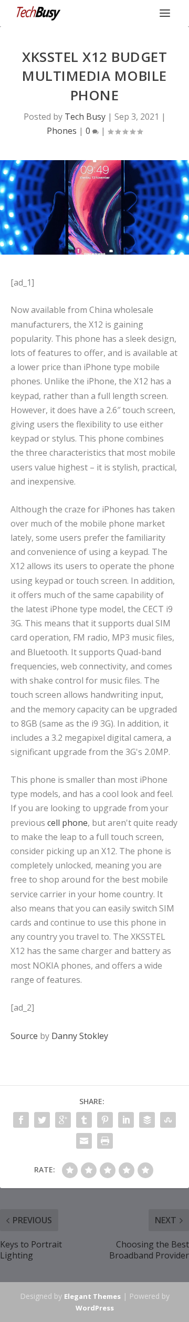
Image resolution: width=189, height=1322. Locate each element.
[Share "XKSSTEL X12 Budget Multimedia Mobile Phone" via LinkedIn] (126, 1119)
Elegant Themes (92, 1296)
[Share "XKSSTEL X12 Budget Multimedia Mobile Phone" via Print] (105, 1140)
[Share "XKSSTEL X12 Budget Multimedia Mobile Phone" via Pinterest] (105, 1119)
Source (24, 1036)
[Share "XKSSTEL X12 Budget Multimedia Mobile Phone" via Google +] (63, 1119)
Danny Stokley (79, 1036)
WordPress (95, 1308)
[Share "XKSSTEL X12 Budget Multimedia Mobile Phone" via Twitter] (42, 1119)
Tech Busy (85, 116)
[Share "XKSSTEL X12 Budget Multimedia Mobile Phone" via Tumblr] (84, 1119)
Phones (62, 131)
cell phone (67, 822)
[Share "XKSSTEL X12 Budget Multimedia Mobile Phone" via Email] (84, 1140)
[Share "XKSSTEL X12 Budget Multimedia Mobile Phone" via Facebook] (21, 1119)
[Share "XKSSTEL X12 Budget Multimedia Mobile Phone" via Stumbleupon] (168, 1119)
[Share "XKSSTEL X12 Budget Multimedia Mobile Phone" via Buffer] (147, 1119)
